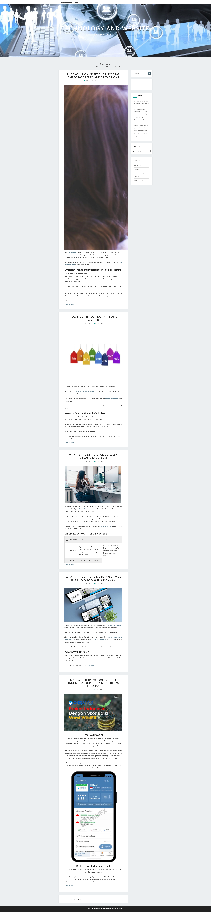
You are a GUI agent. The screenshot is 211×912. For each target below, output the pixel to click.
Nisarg (121, 908)
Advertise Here (138, 166)
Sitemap (136, 176)
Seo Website (118, 2)
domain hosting (106, 526)
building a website (114, 625)
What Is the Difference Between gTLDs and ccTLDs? (93, 456)
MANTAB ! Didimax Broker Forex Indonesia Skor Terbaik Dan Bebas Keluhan (93, 682)
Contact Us (137, 169)
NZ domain (82, 509)
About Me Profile (139, 180)
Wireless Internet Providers (143, 2)
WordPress (109, 908)
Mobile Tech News (90, 2)
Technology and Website (70, 2)
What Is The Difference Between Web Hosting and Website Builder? (93, 578)
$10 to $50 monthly (99, 640)
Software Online (128, 2)
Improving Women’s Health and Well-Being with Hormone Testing (140, 112)
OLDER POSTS (76, 899)
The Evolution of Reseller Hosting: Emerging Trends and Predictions (93, 76)
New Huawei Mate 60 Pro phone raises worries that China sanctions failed (141, 128)
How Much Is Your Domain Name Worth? (93, 318)
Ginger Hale (99, 80)
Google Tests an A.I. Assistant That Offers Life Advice (141, 120)
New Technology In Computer (105, 2)
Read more (70, 304)
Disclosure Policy (139, 173)
